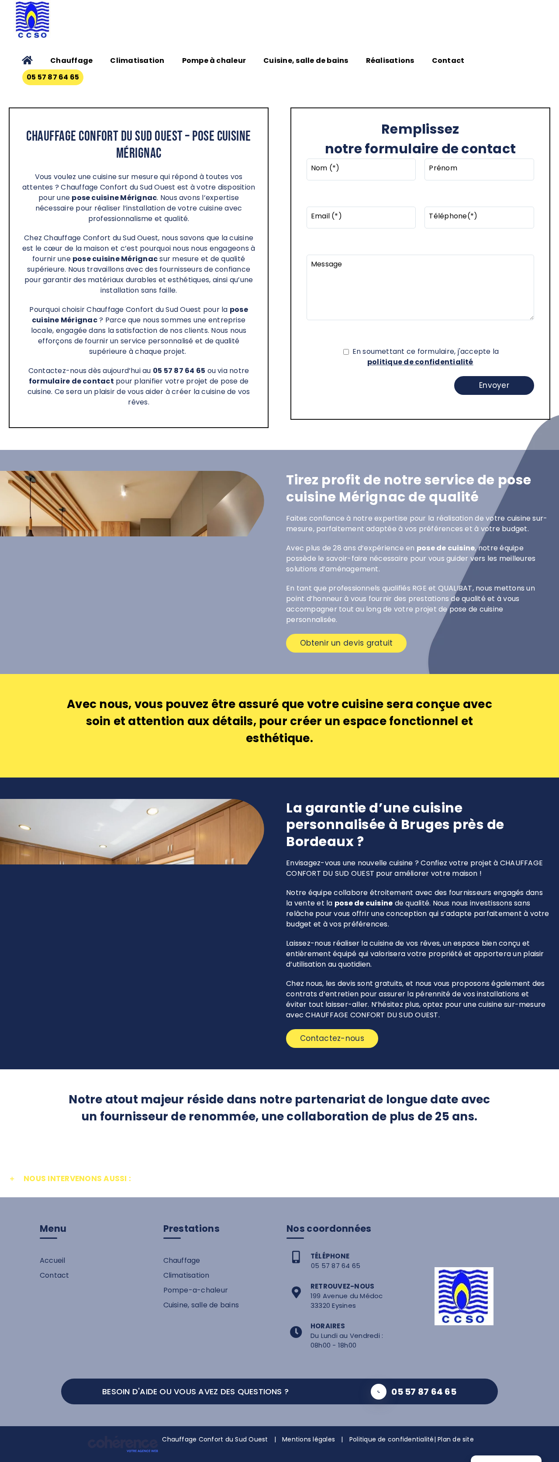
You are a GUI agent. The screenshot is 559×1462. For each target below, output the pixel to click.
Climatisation (186, 1275)
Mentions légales (308, 1439)
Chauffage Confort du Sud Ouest (215, 1439)
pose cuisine (96, 259)
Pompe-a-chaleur (195, 1290)
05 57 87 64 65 (335, 1265)
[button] (279, 1179)
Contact (54, 1275)
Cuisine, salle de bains (201, 1305)
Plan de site (456, 1439)
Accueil (53, 1260)
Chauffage (181, 1260)
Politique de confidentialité (391, 1439)
